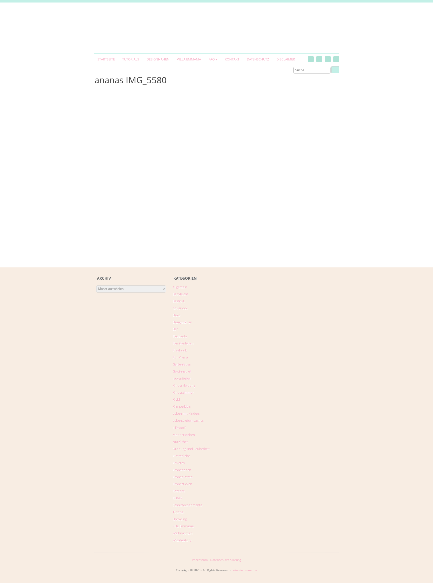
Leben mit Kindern (186, 413)
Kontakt (232, 59)
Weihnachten (182, 533)
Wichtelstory (182, 540)
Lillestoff (179, 427)
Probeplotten (183, 477)
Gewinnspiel (182, 371)
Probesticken (182, 484)
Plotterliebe (181, 456)
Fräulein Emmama (244, 570)
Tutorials (130, 59)
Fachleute (180, 336)
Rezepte (179, 491)
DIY (175, 329)
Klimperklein (182, 406)
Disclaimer (285, 59)
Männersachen (184, 434)
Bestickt (178, 301)
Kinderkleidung (184, 385)
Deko (176, 315)
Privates (179, 463)
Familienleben (183, 343)
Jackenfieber (182, 378)
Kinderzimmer (183, 392)
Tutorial (178, 512)
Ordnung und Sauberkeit (191, 449)
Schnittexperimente (187, 505)
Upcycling (180, 519)
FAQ (211, 59)
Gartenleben (182, 364)
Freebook (180, 350)
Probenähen (182, 470)
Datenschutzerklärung (225, 560)
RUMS (177, 498)
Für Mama (180, 357)
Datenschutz (258, 59)
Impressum (200, 560)
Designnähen (158, 59)
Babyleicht (180, 294)
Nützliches (180, 442)
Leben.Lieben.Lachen (188, 420)
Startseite (106, 59)
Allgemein (180, 287)
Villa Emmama (189, 59)
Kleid (176, 399)
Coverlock (180, 308)
